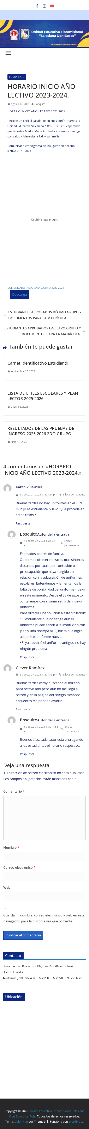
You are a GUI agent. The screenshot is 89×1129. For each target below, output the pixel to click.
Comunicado (16, 77)
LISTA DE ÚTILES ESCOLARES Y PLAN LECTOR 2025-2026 (42, 395)
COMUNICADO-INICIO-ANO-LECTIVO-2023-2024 (35, 288)
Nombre (11, 847)
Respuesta (23, 523)
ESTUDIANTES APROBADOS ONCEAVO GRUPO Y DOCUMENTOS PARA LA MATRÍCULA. (43, 331)
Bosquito (40, 104)
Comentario (14, 791)
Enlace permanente (74, 494)
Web (6, 887)
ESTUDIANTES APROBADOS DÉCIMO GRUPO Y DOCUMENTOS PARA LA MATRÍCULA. (44, 315)
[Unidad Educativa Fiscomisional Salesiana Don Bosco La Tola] (44, 23)
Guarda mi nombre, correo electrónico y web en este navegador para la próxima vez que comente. (43, 918)
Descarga (19, 294)
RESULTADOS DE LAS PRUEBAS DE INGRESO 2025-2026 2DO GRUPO (40, 431)
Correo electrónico (19, 867)
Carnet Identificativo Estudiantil (37, 363)
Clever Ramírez (30, 668)
